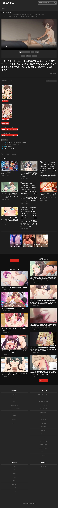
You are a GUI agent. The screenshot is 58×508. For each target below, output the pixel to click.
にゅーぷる (43, 423)
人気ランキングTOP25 (14, 408)
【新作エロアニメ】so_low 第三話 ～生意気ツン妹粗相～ (14, 287)
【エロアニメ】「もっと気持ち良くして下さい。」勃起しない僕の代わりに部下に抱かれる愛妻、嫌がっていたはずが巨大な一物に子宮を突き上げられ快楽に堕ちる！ (43, 326)
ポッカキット (43, 415)
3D (14, 469)
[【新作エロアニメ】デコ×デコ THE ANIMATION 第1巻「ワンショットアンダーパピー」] (14, 342)
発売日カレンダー (14, 412)
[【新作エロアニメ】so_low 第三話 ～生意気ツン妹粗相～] (14, 278)
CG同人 (14, 477)
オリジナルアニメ (14, 491)
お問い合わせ (14, 423)
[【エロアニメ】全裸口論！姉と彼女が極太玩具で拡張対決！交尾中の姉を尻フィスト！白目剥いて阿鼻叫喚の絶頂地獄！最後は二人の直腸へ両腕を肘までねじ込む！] (43, 292)
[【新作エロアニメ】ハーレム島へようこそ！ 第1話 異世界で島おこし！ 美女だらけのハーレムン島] (14, 364)
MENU (3, 8)
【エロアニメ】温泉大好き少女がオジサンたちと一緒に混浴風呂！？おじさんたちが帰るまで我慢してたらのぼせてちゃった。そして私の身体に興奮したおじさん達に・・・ (29, 198)
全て (14, 401)
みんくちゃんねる (43, 448)
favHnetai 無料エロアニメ (43, 397)
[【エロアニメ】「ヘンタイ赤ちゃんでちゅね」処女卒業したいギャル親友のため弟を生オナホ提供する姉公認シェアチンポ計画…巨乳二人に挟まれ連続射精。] (43, 268)
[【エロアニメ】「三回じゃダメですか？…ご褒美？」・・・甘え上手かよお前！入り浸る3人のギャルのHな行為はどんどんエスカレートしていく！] (9, 211)
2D (14, 466)
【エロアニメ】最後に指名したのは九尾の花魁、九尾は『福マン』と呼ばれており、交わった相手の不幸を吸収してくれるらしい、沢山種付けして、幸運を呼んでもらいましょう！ (48, 196)
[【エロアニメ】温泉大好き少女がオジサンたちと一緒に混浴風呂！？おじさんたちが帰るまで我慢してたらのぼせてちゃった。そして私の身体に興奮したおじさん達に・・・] (29, 188)
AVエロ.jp (43, 466)
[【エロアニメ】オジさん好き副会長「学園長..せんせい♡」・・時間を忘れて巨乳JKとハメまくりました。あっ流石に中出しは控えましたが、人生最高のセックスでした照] (29, 213)
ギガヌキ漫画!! (43, 412)
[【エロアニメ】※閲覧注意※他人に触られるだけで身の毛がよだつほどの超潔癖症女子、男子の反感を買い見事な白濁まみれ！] (29, 166)
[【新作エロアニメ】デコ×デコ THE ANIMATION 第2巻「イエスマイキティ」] (14, 320)
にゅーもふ (43, 426)
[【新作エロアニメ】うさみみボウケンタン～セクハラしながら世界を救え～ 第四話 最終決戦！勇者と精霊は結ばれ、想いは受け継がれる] (48, 166)
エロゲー (14, 487)
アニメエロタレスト (43, 401)
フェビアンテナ (43, 408)
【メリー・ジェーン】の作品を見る (10, 129)
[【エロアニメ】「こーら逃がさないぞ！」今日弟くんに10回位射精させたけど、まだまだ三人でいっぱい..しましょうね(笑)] (9, 187)
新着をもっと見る (14, 260)
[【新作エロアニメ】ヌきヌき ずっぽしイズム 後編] (14, 299)
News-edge (43, 433)
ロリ (5, 154)
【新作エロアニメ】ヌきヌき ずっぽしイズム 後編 (12, 308)
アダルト (14, 397)
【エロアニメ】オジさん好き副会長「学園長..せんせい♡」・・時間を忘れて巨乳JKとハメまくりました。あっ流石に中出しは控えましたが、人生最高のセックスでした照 (29, 223)
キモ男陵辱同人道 (43, 455)
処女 (7, 154)
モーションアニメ (14, 495)
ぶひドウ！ (43, 419)
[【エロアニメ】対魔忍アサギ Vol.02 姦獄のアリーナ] (9, 166)
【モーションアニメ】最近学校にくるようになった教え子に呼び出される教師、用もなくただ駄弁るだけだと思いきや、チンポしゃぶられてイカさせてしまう (43, 373)
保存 (37, 52)
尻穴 (10, 154)
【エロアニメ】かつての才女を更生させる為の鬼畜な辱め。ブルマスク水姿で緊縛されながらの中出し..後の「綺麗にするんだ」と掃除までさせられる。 (43, 349)
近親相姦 (14, 154)
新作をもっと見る (43, 380)
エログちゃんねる (43, 405)
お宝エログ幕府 (43, 444)
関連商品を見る (5, 123)
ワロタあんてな (43, 441)
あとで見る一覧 (14, 405)
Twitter (14, 394)
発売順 (14, 415)
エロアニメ (13, 80)
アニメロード (43, 437)
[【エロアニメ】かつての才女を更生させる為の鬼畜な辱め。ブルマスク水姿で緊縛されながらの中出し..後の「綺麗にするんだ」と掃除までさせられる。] (43, 339)
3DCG (14, 473)
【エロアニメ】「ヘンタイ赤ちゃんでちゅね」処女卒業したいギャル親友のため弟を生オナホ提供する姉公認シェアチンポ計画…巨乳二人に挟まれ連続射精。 (43, 279)
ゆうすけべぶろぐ (43, 451)
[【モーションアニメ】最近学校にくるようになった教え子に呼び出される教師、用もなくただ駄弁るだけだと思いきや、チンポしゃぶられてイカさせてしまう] (43, 362)
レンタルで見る (5, 119)
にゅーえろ (43, 430)
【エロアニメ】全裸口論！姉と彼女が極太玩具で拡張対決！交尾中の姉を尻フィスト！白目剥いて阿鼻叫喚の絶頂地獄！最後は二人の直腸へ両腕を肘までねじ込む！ (43, 302)
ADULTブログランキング (43, 394)
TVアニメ (14, 480)
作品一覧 (14, 419)
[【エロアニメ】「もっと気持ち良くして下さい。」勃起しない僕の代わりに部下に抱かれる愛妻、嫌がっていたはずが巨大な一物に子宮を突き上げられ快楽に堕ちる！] (43, 315)
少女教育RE (10, 142)
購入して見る (5, 100)
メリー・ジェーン (9, 148)
